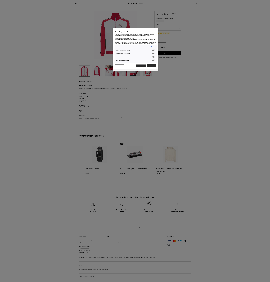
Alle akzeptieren (151, 65)
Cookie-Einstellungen (119, 65)
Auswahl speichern (141, 65)
